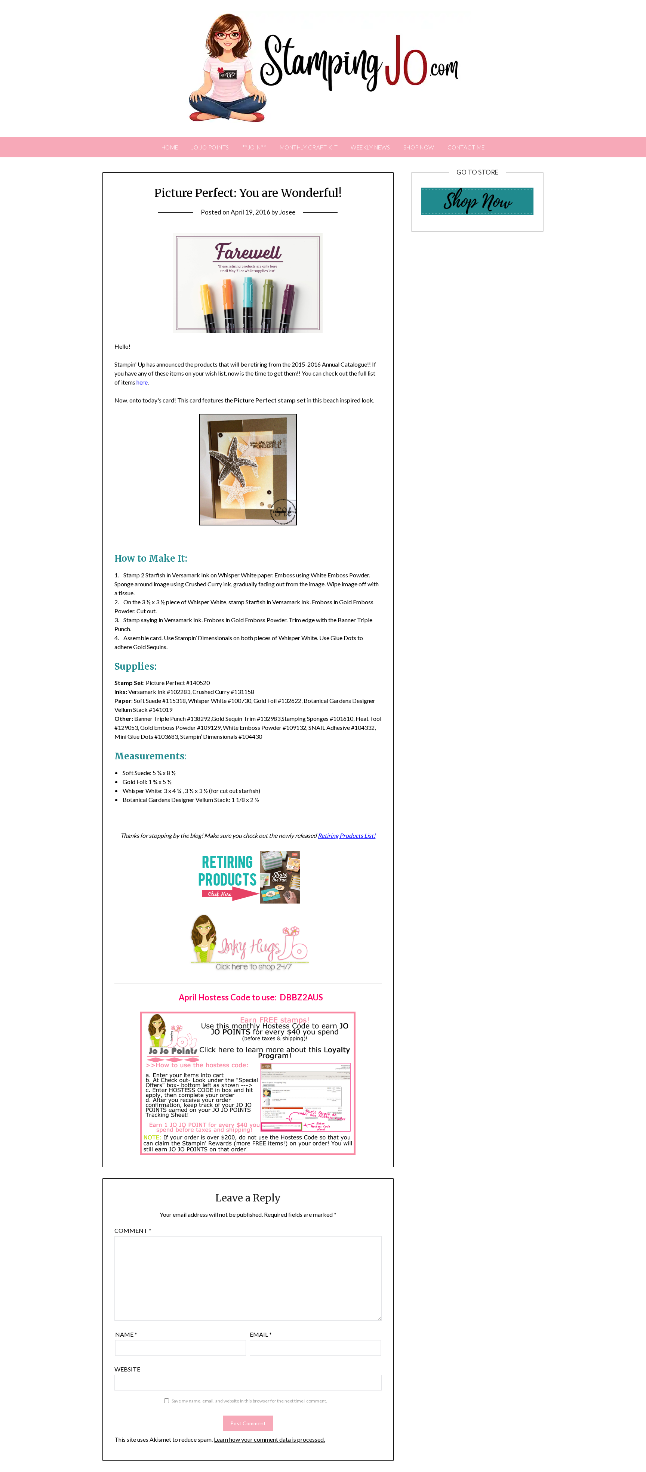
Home (170, 147)
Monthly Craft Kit (309, 147)
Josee (287, 212)
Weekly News (370, 147)
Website (127, 1369)
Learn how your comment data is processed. (269, 1439)
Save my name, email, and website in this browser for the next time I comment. (249, 1401)
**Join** (254, 147)
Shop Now (418, 147)
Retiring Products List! (346, 835)
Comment (132, 1230)
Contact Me (466, 147)
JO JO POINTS (210, 147)
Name (126, 1334)
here (142, 382)
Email (261, 1334)
